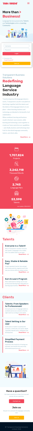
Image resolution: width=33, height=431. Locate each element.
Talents (8, 239)
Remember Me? (8, 58)
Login (16, 53)
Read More (24, 137)
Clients (8, 297)
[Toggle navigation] (28, 3)
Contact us (16, 401)
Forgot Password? (8, 60)
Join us (16, 63)
